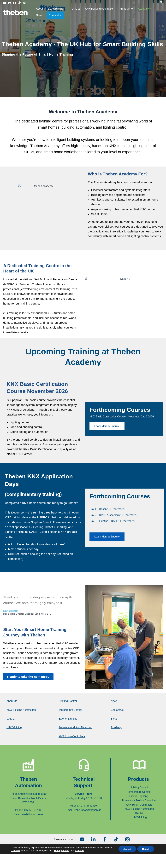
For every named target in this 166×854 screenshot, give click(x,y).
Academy (143, 8)
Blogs (114, 718)
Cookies (79, 850)
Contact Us (55, 15)
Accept (127, 849)
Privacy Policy (61, 850)
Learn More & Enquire (107, 426)
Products (124, 8)
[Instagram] (24, 2)
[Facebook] (14, 2)
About (39, 8)
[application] (64, 9)
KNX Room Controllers (72, 736)
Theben (15, 850)
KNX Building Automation (99, 8)
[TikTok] (19, 2)
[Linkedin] (9, 2)
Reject (145, 849)
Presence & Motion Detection (75, 727)
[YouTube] (4, 2)
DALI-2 (76, 8)
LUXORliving (55, 8)
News (39, 15)
